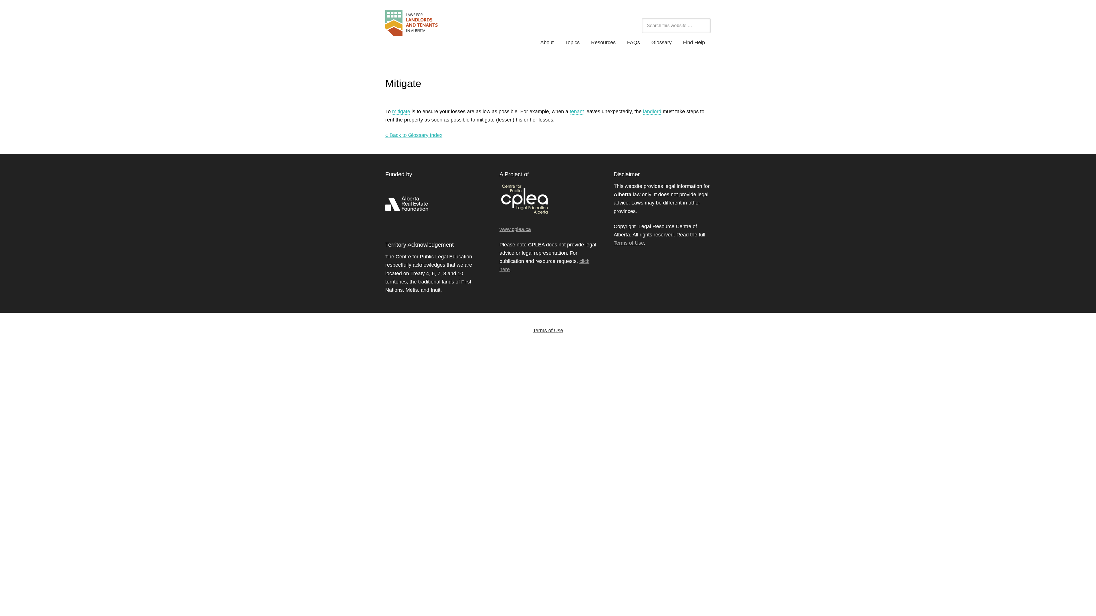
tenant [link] (577, 111)
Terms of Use (629, 243)
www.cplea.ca (515, 229)
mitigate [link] (401, 111)
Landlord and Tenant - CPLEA (442, 26)
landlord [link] (652, 111)
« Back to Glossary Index (413, 135)
